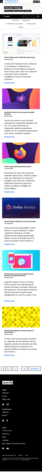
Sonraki (33, 368)
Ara (38, 16)
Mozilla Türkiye (6, 409)
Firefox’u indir (11, 1)
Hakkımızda (26, 20)
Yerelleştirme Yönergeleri (14, 24)
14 (25, 368)
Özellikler (5, 440)
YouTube (8, 448)
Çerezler (20, 455)
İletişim (21, 27)
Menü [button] (1, 1)
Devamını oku (9, 82)
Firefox (4, 428)
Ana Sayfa (15, 20)
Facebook (7, 420)
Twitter (3, 404)
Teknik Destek (31, 24)
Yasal (26, 455)
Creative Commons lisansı (14, 459)
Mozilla (36, 2)
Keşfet (7, 16)
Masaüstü (5, 434)
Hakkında (5, 393)
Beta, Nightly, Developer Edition (13, 443)
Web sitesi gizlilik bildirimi (9, 455)
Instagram (8, 404)
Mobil (4, 437)
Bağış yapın (6, 399)
